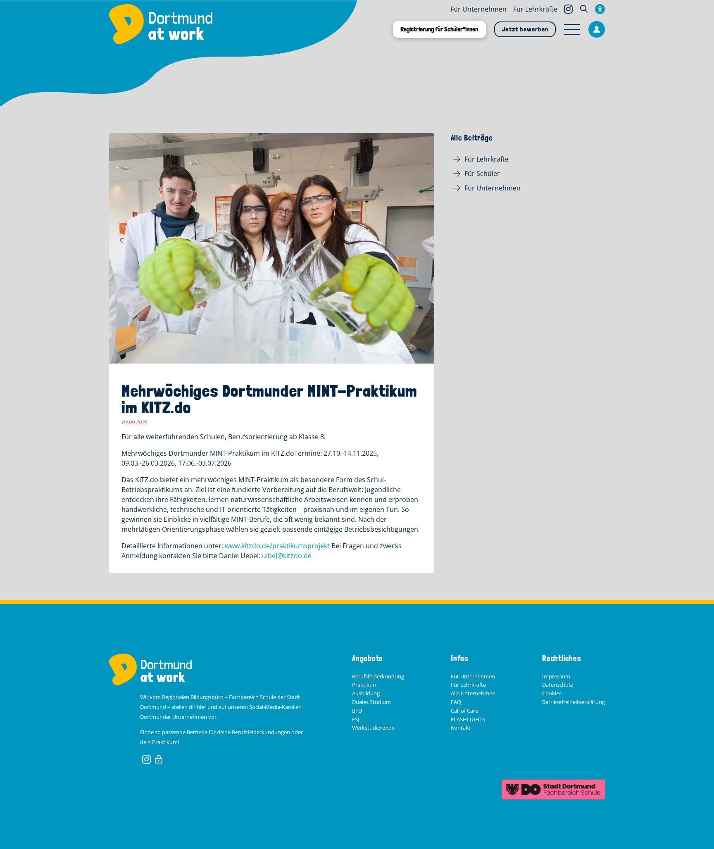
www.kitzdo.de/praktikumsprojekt (277, 545)
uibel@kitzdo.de (287, 555)
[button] (583, 9)
